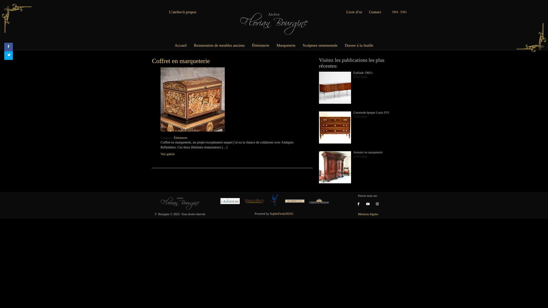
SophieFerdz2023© (281, 213)
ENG (404, 12)
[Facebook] (358, 204)
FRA (395, 12)
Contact (375, 12)
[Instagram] (377, 204)
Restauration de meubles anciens (219, 45)
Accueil (181, 45)
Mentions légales (368, 214)
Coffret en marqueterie (181, 60)
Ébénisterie (260, 45)
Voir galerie (168, 154)
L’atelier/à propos (182, 12)
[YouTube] (368, 204)
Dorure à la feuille (359, 45)
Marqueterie (286, 45)
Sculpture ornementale (320, 45)
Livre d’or (354, 12)
